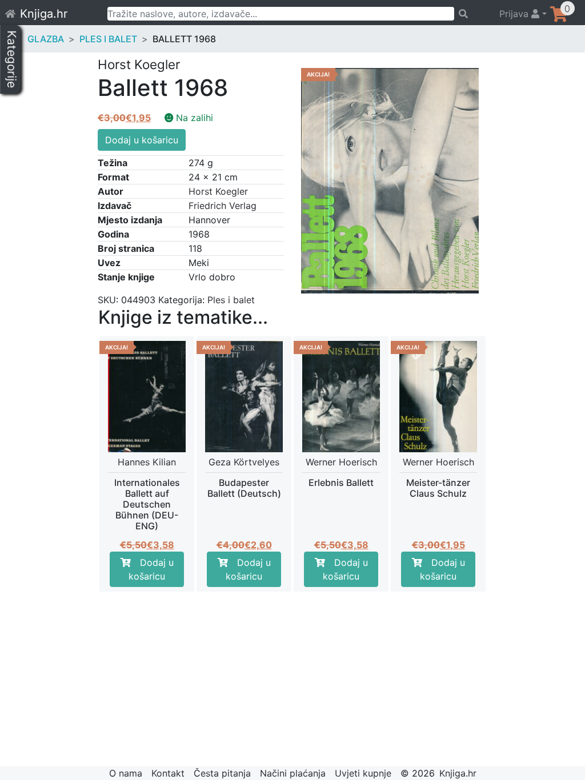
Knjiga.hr (43, 14)
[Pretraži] (471, 13)
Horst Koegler (218, 191)
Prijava (515, 13)
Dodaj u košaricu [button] (151, 569)
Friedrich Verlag (223, 205)
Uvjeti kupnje (363, 773)
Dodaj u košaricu (141, 140)
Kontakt (168, 773)
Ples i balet (108, 39)
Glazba (45, 39)
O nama (125, 773)
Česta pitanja (222, 773)
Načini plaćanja (293, 773)
